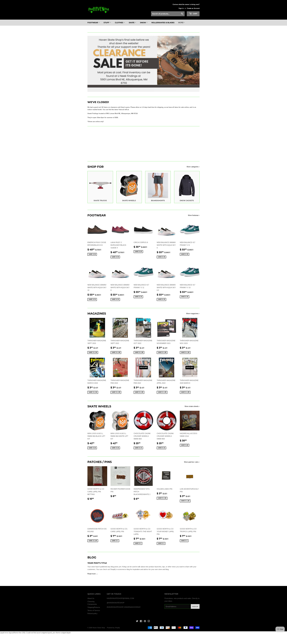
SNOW (143, 22)
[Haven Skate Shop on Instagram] (149, 621)
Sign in (181, 8)
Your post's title (97, 563)
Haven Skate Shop (99, 628)
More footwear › (194, 215)
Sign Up (195, 606)
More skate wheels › (192, 406)
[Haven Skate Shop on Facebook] (141, 621)
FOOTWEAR (92, 22)
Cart (194, 14)
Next (194, 64)
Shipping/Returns (93, 607)
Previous (92, 64)
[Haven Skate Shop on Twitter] (137, 621)
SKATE (132, 22)
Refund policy (92, 613)
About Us (90, 598)
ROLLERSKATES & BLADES (162, 22)
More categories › (193, 167)
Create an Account (193, 8)
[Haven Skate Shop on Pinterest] (145, 621)
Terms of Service (93, 610)
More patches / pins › (192, 462)
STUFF (107, 22)
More (180, 23)
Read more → (92, 574)
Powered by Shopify (113, 628)
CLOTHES (119, 22)
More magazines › (193, 313)
